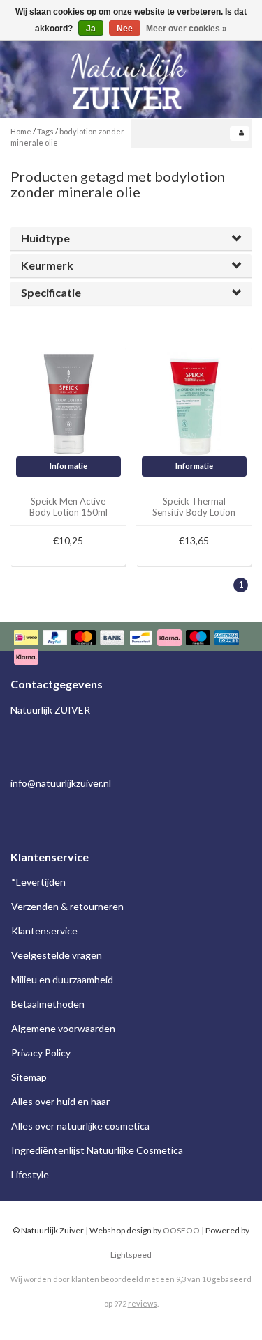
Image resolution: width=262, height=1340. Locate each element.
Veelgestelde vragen (56, 955)
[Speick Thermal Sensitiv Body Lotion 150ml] (194, 403)
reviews (142, 1303)
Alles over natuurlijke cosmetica (80, 1126)
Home (20, 131)
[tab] (131, 238)
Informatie (68, 465)
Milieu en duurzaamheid (62, 979)
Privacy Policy (41, 1052)
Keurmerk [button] (47, 265)
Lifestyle (30, 1174)
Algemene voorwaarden (63, 1028)
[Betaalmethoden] (131, 648)
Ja (91, 28)
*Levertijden (38, 882)
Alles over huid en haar (60, 1101)
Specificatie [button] (51, 292)
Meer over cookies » (186, 28)
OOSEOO (181, 1230)
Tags (45, 131)
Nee (125, 28)
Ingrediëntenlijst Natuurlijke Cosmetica (97, 1150)
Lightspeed (131, 1254)
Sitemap (29, 1077)
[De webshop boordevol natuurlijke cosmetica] (131, 75)
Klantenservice (44, 931)
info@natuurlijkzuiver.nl (60, 783)
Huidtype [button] (45, 238)
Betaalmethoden (48, 1004)
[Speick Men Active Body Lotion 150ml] (68, 403)
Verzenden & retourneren (67, 906)
